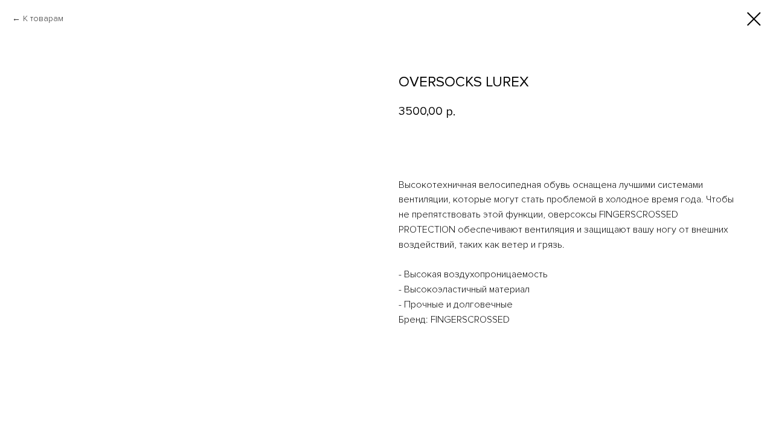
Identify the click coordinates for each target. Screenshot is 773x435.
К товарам (43, 18)
